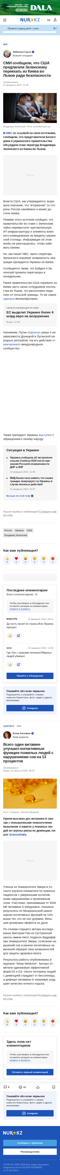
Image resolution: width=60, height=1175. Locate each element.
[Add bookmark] (53, 1087)
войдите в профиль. (20, 609)
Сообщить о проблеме (30, 1143)
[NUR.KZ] (30, 20)
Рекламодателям (30, 1151)
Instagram (32, 708)
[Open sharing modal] (38, 1087)
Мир (5, 44)
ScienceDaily (17, 834)
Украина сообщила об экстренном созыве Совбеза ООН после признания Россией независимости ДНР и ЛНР (31, 462)
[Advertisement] (30, 175)
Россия (8, 530)
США (29, 530)
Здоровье (8, 726)
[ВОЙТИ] (55, 20)
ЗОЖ (19, 726)
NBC (9, 133)
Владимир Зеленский (15, 535)
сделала (9, 298)
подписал (34, 332)
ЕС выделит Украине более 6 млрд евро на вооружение (29, 314)
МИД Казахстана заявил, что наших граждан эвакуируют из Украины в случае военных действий (31, 481)
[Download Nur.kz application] (30, 7)
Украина (19, 530)
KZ (48, 20)
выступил (45, 435)
